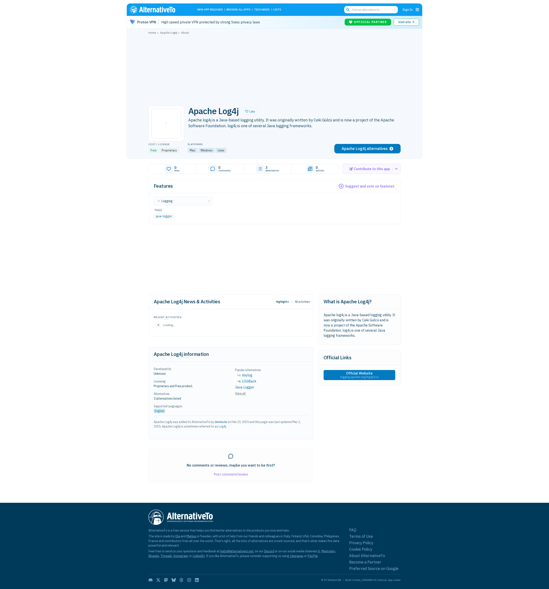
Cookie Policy (360, 549)
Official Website (359, 375)
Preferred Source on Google (373, 568)
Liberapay (296, 556)
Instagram (180, 556)
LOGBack (249, 381)
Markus (191, 536)
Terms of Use (361, 536)
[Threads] (181, 580)
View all (240, 393)
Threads (166, 556)
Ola (177, 536)
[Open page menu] (417, 10)
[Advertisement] (274, 69)
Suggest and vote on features (369, 186)
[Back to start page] (159, 10)
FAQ (352, 529)
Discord (269, 551)
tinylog (247, 375)
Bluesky (153, 556)
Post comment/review (231, 474)
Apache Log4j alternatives (365, 148)
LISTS (277, 9)
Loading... (169, 325)
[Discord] (150, 580)
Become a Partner (365, 562)
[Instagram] (189, 580)
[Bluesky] (174, 580)
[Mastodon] (166, 580)
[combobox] (371, 9)
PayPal (313, 556)
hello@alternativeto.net (236, 551)
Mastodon (328, 551)
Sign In (408, 10)
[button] (250, 111)
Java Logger (244, 387)
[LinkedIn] (197, 580)
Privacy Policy (361, 542)
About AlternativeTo (367, 555)
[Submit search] (347, 9)
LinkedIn (199, 556)
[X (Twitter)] (158, 580)
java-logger (164, 216)
